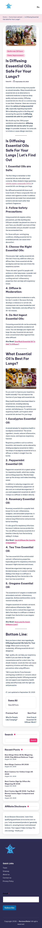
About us (6, 874)
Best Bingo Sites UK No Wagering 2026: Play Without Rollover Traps (19, 756)
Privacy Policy (8, 881)
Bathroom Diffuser (15, 51)
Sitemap (6, 871)
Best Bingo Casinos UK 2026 (17, 764)
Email (6, 894)
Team (5, 868)
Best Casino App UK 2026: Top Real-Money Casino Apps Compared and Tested (20, 793)
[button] (13, 705)
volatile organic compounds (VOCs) (19, 183)
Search (9, 734)
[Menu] (38, 7)
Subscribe (9, 907)
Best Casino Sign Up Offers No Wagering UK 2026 (17, 782)
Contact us (7, 878)
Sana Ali (12, 700)
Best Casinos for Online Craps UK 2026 (19, 773)
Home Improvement (15, 55)
